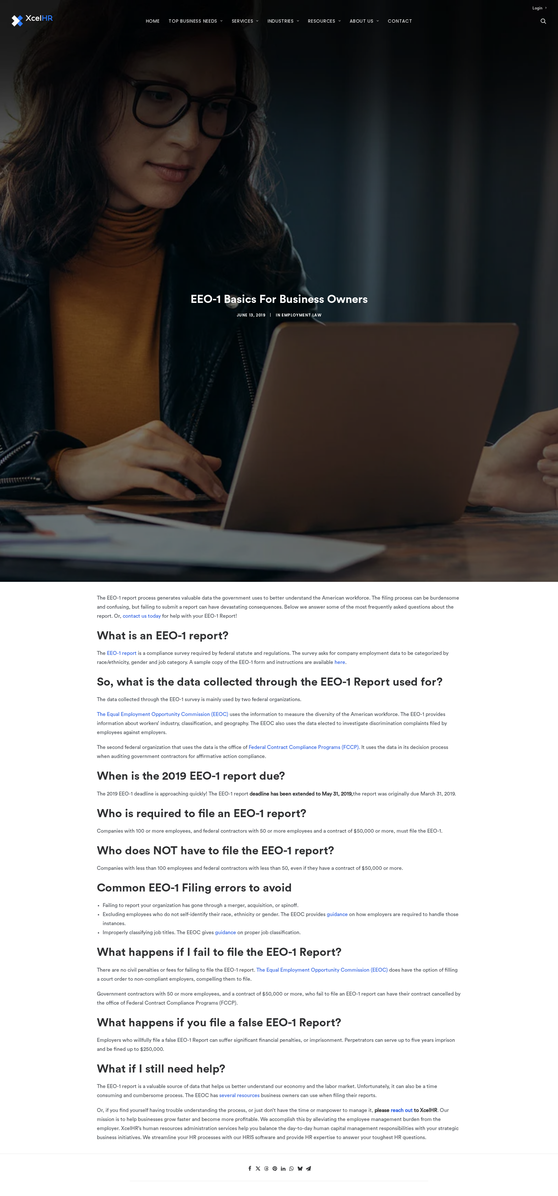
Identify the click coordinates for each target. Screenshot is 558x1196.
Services (242, 21)
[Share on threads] (266, 1168)
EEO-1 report (122, 653)
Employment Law (301, 315)
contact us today (142, 616)
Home (153, 21)
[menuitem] (539, 8)
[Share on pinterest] (275, 1168)
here (340, 662)
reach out (402, 1110)
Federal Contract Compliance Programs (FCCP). (304, 747)
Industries (281, 21)
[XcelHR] (32, 21)
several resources (239, 1095)
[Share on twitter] (258, 1168)
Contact (400, 21)
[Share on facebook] (249, 1168)
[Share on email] (308, 1168)
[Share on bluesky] (300, 1168)
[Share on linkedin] (283, 1168)
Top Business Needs (193, 21)
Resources (321, 21)
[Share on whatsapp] (291, 1168)
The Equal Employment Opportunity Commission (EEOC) (162, 714)
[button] (543, 20)
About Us (362, 21)
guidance (337, 914)
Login (537, 8)
